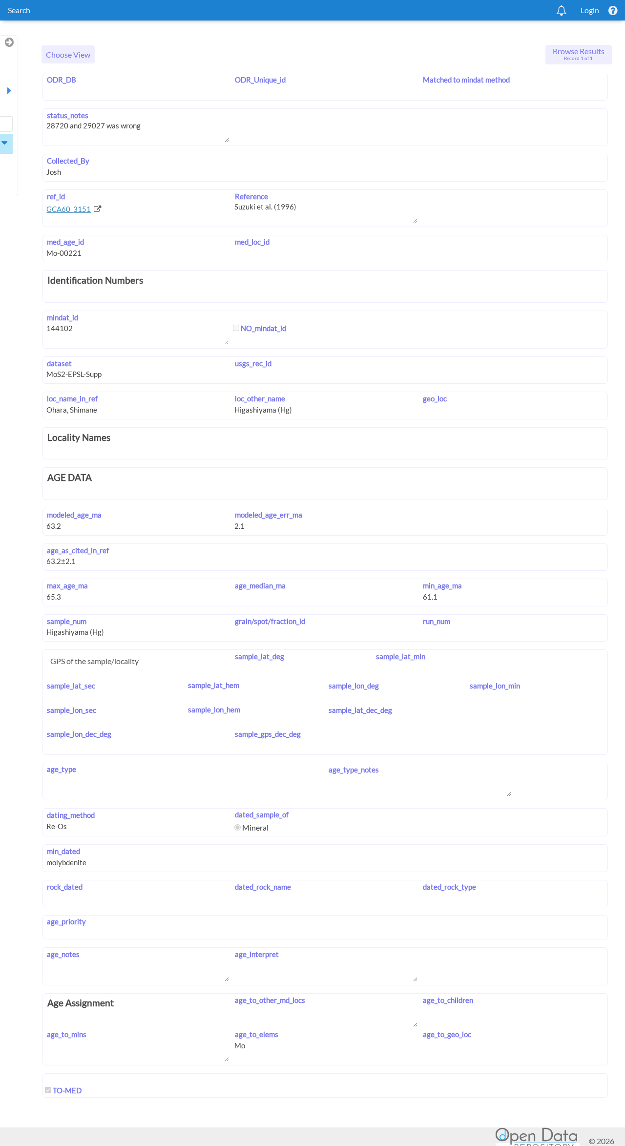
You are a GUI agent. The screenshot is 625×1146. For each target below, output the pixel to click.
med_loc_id (252, 241)
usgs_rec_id (253, 363)
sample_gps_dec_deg (267, 733)
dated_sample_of (261, 814)
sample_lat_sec (71, 685)
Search (19, 10)
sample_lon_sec (71, 710)
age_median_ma (260, 585)
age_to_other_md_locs (270, 1000)
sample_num (66, 621)
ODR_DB (61, 79)
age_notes (63, 954)
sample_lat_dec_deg (360, 710)
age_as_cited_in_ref (77, 550)
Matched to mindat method (466, 79)
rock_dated (64, 886)
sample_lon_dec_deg (79, 733)
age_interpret (256, 954)
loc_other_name (260, 398)
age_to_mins (66, 1034)
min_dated (63, 851)
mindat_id (62, 317)
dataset (59, 363)
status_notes (67, 115)
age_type (61, 769)
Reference (251, 196)
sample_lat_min (400, 656)
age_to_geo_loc (447, 1034)
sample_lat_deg (259, 656)
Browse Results (578, 53)
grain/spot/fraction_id (270, 621)
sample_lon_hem (214, 709)
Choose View (68, 54)
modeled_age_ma (74, 514)
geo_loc (435, 398)
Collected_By (68, 160)
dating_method (70, 815)
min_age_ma (442, 585)
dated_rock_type (449, 886)
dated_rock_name (263, 886)
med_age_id (65, 241)
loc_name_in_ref (72, 398)
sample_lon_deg (354, 685)
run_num (436, 621)
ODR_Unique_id (260, 79)
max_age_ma (67, 585)
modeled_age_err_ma (268, 514)
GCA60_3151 (68, 209)
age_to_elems (256, 1034)
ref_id (55, 196)
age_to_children (448, 1000)
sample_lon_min (495, 685)
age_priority (66, 921)
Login (590, 10)
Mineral (255, 827)
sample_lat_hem (213, 685)
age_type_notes (354, 769)
